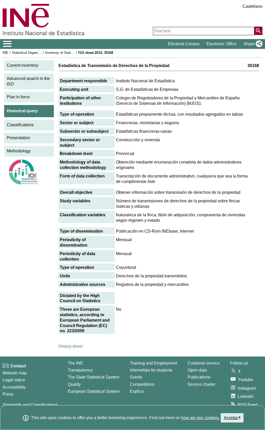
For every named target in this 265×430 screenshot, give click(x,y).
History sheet (70, 346)
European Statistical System (94, 391)
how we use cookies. (200, 418)
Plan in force (18, 97)
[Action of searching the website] (258, 31)
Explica (137, 391)
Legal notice (14, 380)
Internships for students (151, 370)
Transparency (80, 370)
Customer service (204, 363)
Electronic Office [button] (222, 44)
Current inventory (22, 65)
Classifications (20, 125)
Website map (15, 373)
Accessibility (14, 387)
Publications (199, 377)
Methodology (19, 151)
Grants (136, 377)
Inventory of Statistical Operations (70, 53)
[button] (251, 44)
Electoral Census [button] (184, 44)
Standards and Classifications (30, 405)
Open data (197, 370)
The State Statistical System (93, 377)
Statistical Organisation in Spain (36, 53)
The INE (75, 363)
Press (8, 394)
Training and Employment (153, 363)
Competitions (142, 384)
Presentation (18, 138)
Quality (74, 384)
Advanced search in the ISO (28, 81)
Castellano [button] (252, 6)
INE (5, 53)
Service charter (201, 384)
